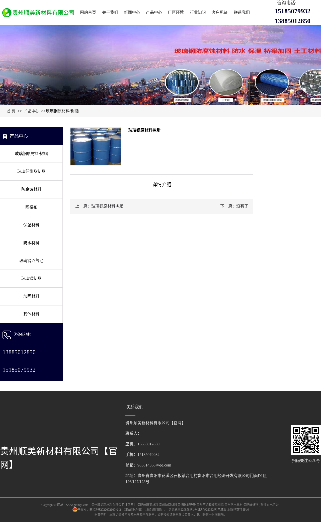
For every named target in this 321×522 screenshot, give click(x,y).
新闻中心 (132, 12)
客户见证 (220, 12)
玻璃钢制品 (31, 278)
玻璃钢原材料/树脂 (31, 153)
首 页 (11, 111)
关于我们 (110, 12)
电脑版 (221, 509)
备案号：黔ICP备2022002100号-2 (99, 509)
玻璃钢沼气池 (31, 260)
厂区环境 (176, 12)
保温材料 (31, 225)
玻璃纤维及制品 (31, 171)
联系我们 (242, 12)
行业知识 (198, 12)
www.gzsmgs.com (77, 505)
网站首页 (88, 12)
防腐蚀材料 (31, 189)
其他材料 (31, 314)
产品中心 (154, 12)
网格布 (31, 207)
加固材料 (31, 296)
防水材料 (31, 243)
